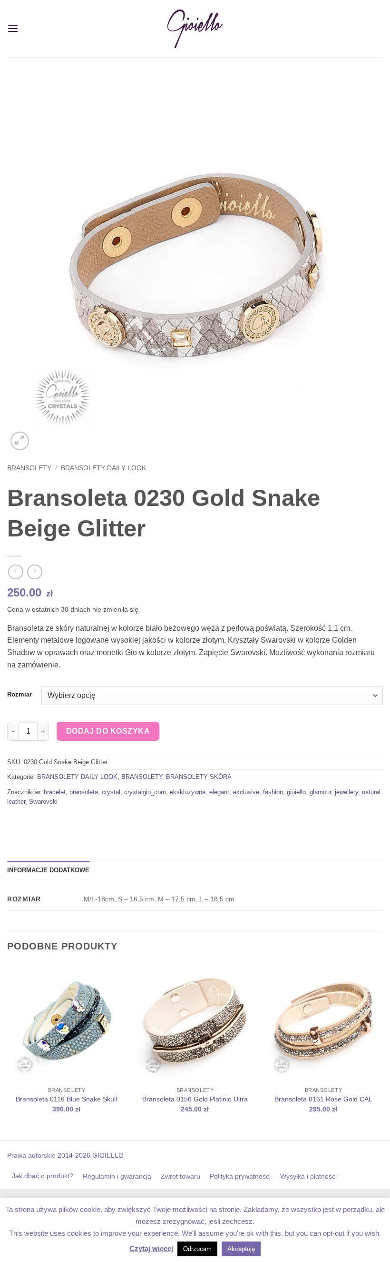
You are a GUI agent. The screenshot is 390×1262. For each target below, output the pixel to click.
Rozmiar (19, 694)
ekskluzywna (187, 792)
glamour (320, 792)
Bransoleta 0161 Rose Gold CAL (323, 1099)
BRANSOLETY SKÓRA (199, 776)
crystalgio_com (145, 792)
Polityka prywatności (240, 1176)
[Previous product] (34, 572)
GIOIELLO (107, 1155)
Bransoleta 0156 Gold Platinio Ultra (195, 1099)
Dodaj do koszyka (108, 731)
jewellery (346, 792)
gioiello (296, 792)
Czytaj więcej (151, 1248)
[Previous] (7, 1051)
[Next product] (15, 572)
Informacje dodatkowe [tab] (48, 870)
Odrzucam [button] (197, 1248)
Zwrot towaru (180, 1176)
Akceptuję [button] (241, 1248)
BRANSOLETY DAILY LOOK (103, 468)
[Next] (382, 1051)
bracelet (55, 792)
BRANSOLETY (29, 468)
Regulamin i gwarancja (117, 1176)
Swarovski (43, 801)
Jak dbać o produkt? (42, 1176)
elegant (219, 792)
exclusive (246, 792)
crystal (111, 792)
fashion (273, 792)
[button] (13, 28)
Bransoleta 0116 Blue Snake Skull (66, 1099)
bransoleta (83, 792)
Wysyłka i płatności (308, 1176)
